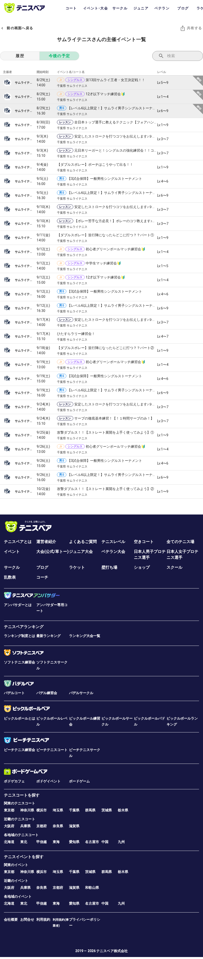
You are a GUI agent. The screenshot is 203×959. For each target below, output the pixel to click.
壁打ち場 (109, 567)
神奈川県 (27, 810)
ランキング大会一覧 (84, 636)
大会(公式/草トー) (52, 551)
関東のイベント (16, 865)
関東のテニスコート (19, 803)
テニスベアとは (18, 541)
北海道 (9, 842)
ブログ (42, 567)
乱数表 (10, 577)
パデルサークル (81, 693)
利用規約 (43, 919)
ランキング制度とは (19, 636)
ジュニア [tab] (141, 8)
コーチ (42, 577)
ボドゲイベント (48, 781)
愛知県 (74, 842)
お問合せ (27, 919)
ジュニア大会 (81, 551)
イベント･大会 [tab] (95, 8)
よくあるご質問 (83, 541)
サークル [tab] (119, 8)
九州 (121, 842)
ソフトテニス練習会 (19, 662)
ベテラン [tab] (162, 8)
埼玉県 (58, 810)
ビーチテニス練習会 (19, 750)
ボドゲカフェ (14, 781)
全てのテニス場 (180, 541)
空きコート (144, 541)
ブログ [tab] (183, 8)
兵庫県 (25, 826)
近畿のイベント (16, 881)
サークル (12, 567)
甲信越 (41, 842)
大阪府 (9, 826)
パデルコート (14, 693)
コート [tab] (71, 8)
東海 (56, 842)
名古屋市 (92, 842)
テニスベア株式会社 (112, 951)
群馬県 (90, 810)
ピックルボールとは (19, 718)
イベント (12, 551)
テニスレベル (113, 541)
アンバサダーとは (18, 605)
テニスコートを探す (22, 795)
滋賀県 (74, 826)
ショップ (142, 567)
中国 (105, 842)
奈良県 (58, 826)
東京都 (9, 810)
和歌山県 (92, 887)
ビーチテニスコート (52, 750)
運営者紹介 (46, 541)
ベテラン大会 (113, 551)
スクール (174, 567)
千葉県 (74, 810)
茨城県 (107, 810)
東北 (23, 842)
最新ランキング (48, 636)
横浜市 (41, 810)
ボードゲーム (79, 781)
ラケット (77, 567)
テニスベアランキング (24, 626)
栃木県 (123, 810)
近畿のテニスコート (19, 819)
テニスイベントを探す (24, 856)
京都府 (41, 826)
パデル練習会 (46, 693)
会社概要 (11, 919)
